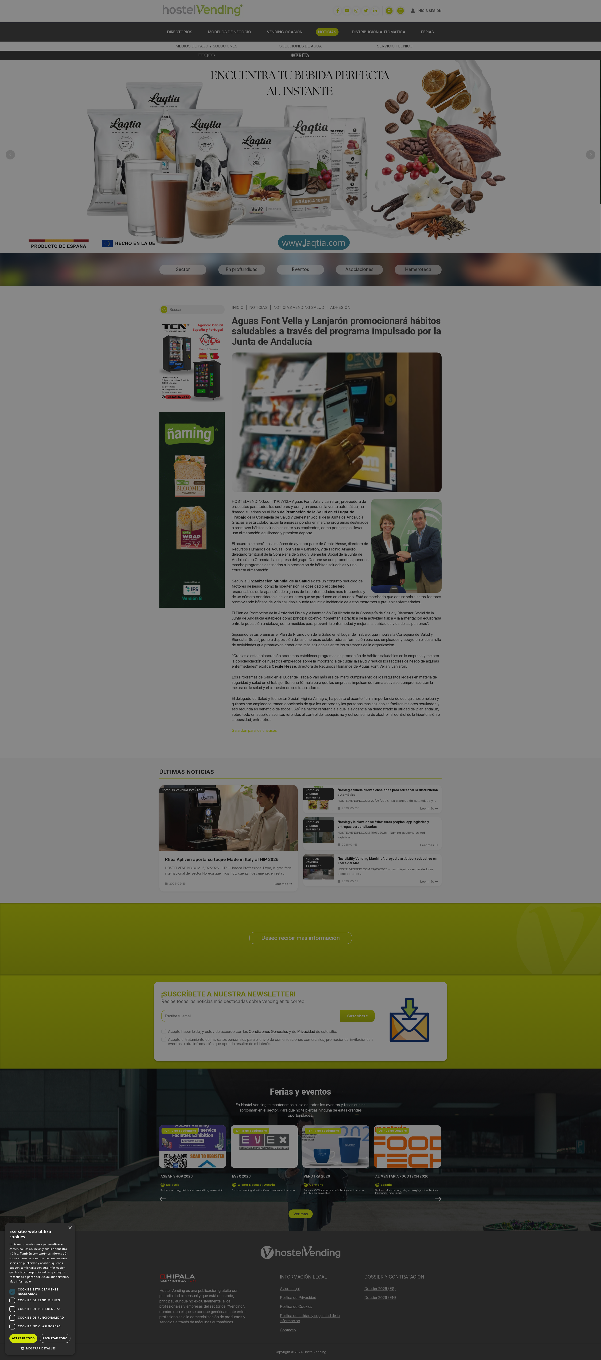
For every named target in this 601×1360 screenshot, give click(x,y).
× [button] (70, 1228)
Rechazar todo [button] (55, 1338)
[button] (39, 1348)
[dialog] (300, 680)
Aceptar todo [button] (23, 1338)
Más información (21, 1281)
